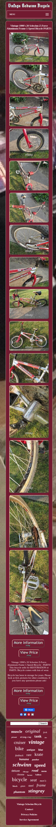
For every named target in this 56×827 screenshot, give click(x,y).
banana (24, 759)
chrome (20, 774)
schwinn (22, 765)
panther (35, 759)
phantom (19, 792)
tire (46, 737)
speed (40, 765)
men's (43, 780)
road (35, 770)
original (32, 731)
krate (39, 754)
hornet (29, 775)
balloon (38, 775)
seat (33, 780)
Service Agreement (29, 819)
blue (40, 749)
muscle (16, 732)
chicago (26, 772)
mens (44, 771)
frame (41, 785)
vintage (36, 742)
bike (19, 748)
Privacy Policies (29, 814)
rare (28, 755)
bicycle (19, 779)
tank (38, 736)
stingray (36, 791)
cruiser (20, 742)
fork (45, 732)
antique (31, 749)
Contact (29, 809)
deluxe (16, 770)
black (15, 786)
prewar (14, 737)
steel (30, 785)
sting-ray (25, 737)
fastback (19, 755)
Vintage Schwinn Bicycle (29, 804)
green (23, 786)
